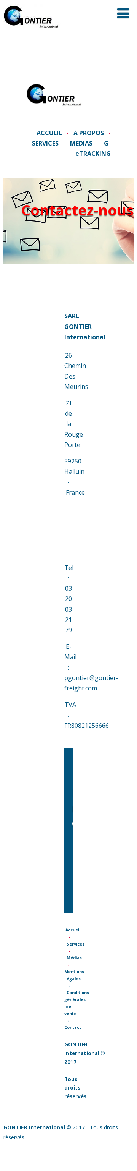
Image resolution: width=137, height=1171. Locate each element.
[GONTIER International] (32, 32)
